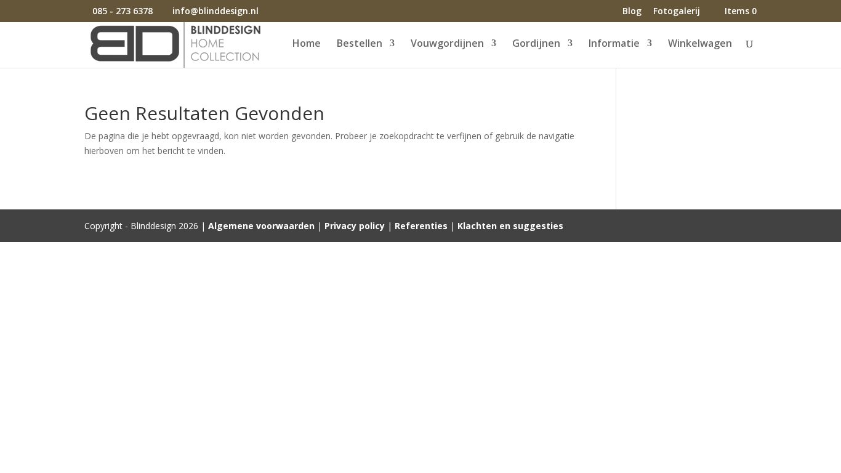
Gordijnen (536, 44)
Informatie (614, 44)
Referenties (421, 226)
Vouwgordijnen (447, 44)
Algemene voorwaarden (261, 226)
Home (306, 44)
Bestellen (359, 44)
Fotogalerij (676, 12)
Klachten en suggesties (510, 226)
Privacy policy (354, 226)
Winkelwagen (700, 44)
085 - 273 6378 (122, 11)
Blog (632, 12)
